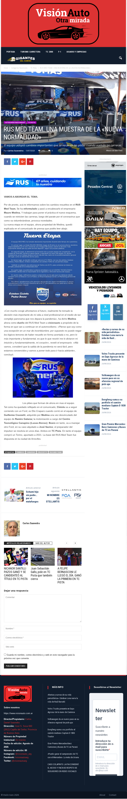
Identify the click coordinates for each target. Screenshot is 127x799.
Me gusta (92, 306)
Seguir (118, 305)
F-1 (59, 52)
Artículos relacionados (19, 543)
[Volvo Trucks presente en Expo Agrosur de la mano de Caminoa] (92, 360)
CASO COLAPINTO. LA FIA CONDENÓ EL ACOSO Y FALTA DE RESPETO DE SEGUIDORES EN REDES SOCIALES (63, 768)
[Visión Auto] (63, 23)
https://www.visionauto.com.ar (18, 713)
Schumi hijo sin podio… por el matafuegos (32, 496)
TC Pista (34, 68)
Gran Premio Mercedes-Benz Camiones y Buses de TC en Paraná (114, 427)
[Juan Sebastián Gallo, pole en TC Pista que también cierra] (43, 557)
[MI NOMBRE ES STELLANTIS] (71, 495)
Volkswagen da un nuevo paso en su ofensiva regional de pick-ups (112, 380)
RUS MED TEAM (56, 452)
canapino (31, 452)
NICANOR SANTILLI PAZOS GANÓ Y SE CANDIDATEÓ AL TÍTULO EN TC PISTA (16, 574)
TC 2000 (49, 52)
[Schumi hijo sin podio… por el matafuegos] (14, 495)
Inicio (6, 68)
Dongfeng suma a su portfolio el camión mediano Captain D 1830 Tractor (114, 404)
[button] (121, 56)
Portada (10, 52)
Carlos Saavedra (15, 150)
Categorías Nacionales (19, 68)
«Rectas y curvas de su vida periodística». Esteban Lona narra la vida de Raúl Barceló (63, 698)
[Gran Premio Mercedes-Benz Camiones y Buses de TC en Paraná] (92, 430)
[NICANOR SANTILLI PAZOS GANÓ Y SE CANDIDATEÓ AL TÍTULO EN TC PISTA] (16, 557)
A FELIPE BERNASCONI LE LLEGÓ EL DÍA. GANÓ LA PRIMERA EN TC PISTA (70, 575)
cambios (20, 452)
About (102, 795)
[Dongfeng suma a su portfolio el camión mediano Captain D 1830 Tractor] (92, 408)
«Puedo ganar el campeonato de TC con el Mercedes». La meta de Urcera (63, 756)
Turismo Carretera (30, 52)
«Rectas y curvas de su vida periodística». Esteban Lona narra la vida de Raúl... (113, 334)
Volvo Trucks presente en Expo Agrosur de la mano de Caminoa (113, 356)
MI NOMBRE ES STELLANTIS (53, 498)
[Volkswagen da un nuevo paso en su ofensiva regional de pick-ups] (92, 383)
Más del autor (43, 543)
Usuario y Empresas (76, 52)
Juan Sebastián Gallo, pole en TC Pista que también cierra (41, 574)
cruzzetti (42, 452)
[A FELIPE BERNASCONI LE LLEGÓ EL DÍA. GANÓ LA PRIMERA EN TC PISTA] (70, 557)
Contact (112, 795)
